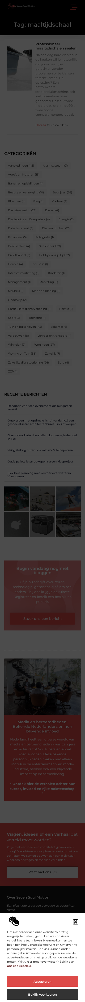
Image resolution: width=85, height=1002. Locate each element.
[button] (75, 922)
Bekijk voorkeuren (42, 994)
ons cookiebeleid (19, 966)
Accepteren (42, 981)
